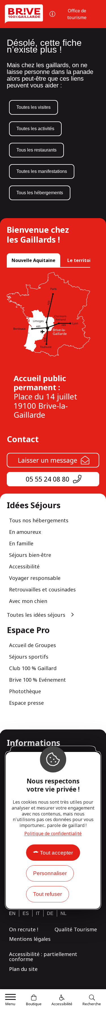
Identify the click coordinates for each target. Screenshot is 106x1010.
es (26, 913)
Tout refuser (47, 894)
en (12, 913)
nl (63, 913)
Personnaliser (50, 873)
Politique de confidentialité (53, 833)
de (50, 913)
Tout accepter (56, 853)
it (38, 913)
